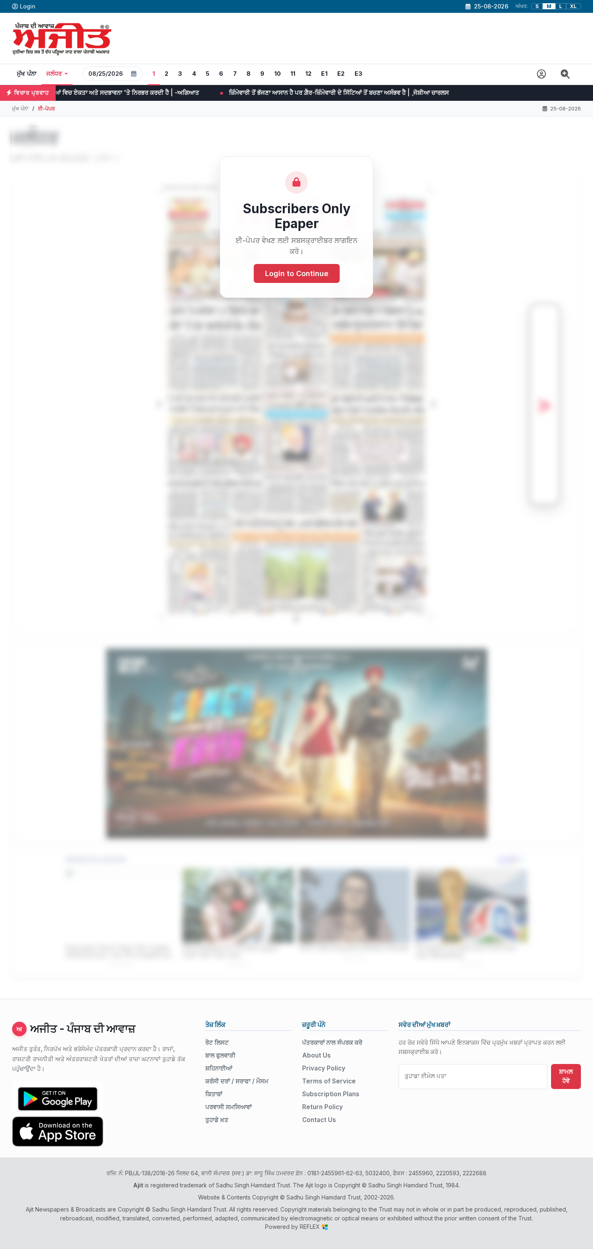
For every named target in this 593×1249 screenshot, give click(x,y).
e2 (341, 73)
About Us (316, 1055)
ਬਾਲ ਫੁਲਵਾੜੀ (220, 1055)
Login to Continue (296, 274)
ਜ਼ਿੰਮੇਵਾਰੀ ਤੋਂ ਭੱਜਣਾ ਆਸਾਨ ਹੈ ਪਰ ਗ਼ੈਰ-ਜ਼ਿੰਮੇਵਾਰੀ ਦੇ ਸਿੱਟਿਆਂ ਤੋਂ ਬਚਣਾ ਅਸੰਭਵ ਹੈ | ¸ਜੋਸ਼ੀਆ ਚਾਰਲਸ (226, 92)
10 (277, 73)
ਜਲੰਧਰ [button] (54, 73)
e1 (324, 73)
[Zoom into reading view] (565, 74)
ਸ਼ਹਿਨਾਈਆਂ (218, 1068)
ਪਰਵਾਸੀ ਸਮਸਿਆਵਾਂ (228, 1107)
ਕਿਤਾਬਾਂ (213, 1094)
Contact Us (319, 1120)
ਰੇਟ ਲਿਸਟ (217, 1042)
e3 (359, 73)
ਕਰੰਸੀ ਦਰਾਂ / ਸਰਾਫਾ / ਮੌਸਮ (236, 1081)
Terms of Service (329, 1081)
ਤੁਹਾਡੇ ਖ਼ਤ (216, 1120)
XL (573, 6)
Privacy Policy (323, 1068)
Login (27, 6)
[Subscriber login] (541, 74)
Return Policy (322, 1107)
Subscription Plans (330, 1094)
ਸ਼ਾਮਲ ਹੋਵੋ (566, 1076)
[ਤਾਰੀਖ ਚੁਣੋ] (134, 74)
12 (308, 73)
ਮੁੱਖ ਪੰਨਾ (27, 73)
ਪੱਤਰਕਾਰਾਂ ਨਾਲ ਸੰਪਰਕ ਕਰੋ (332, 1042)
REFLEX (311, 1226)
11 (293, 73)
